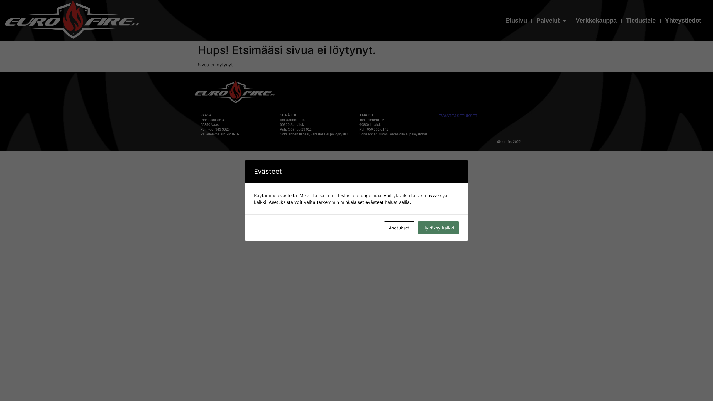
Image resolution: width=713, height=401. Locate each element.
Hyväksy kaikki (438, 228)
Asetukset (399, 228)
